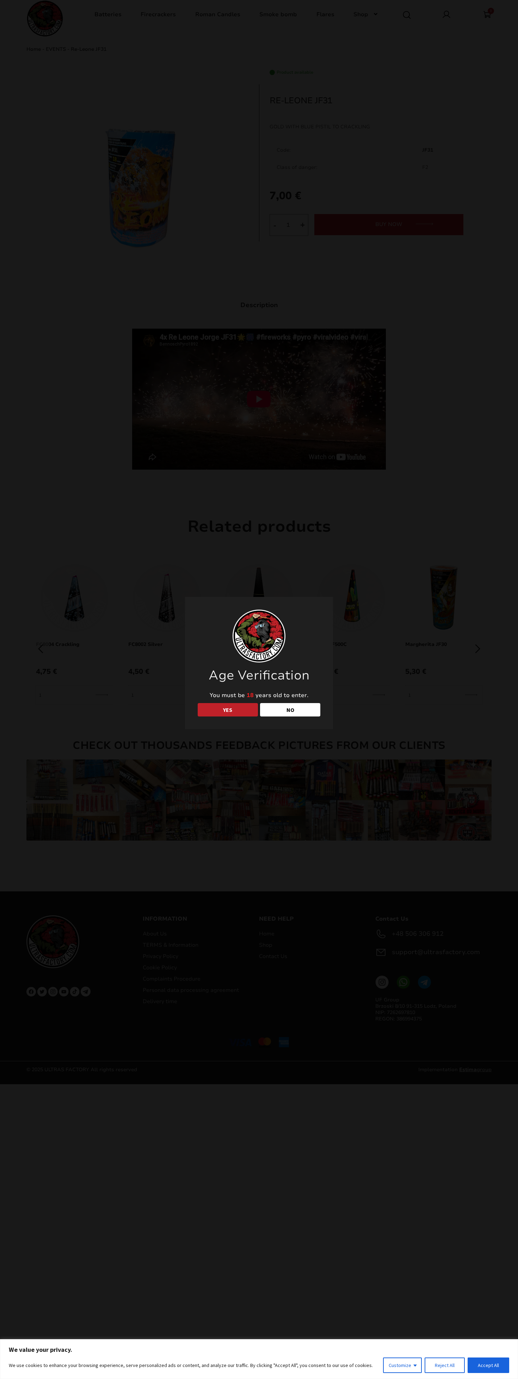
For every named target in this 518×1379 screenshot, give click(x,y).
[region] (259, 1359)
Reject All (445, 1365)
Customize (400, 1365)
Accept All (488, 1365)
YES (227, 709)
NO (290, 709)
